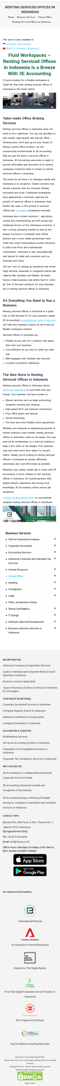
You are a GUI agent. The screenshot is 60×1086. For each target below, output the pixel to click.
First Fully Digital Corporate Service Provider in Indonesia (30, 994)
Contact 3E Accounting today (18, 497)
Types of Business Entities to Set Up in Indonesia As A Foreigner (30, 689)
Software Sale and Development (26, 621)
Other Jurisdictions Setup (22, 602)
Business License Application (19, 681)
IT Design (13, 615)
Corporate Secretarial (20, 545)
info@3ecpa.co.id (19, 841)
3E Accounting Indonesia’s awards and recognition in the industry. (24, 788)
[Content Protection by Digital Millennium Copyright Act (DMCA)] (30, 1080)
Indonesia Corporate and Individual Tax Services (29, 561)
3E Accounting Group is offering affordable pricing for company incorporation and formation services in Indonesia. (29, 802)
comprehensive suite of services (38, 320)
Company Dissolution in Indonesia (21, 723)
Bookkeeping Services (15, 736)
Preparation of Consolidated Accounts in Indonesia (25, 751)
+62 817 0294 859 (17, 836)
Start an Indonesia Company (23, 539)
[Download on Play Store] (30, 871)
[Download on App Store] (30, 859)
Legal (11, 595)
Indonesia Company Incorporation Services (27, 665)
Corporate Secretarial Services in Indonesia (27, 704)
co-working (21, 210)
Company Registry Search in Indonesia (24, 710)
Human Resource (18, 569)
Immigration (15, 589)
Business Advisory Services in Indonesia (25, 630)
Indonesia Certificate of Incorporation (23, 717)
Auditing (12, 582)
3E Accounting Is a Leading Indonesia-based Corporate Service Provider (27, 775)
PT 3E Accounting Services (40, 1067)
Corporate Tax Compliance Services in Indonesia (29, 758)
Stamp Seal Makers (19, 608)
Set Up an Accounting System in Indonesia (26, 742)
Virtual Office (15, 576)
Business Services (18, 533)
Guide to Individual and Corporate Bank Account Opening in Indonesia (29, 673)
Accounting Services (19, 552)
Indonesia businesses (14, 390)
